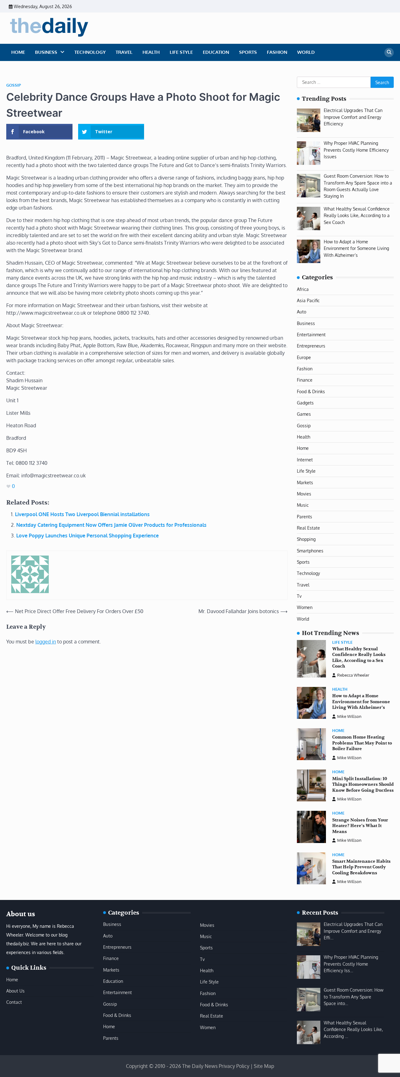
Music (303, 505)
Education (216, 52)
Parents (304, 516)
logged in (45, 641)
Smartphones (310, 550)
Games (304, 414)
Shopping (306, 539)
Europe (304, 357)
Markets (305, 482)
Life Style (181, 52)
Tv (299, 596)
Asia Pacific (308, 300)
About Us (15, 990)
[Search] (389, 52)
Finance (304, 380)
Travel (124, 52)
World (306, 52)
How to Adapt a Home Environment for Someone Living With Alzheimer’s (361, 701)
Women (304, 607)
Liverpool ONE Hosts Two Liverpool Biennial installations (82, 514)
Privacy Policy (234, 1066)
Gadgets (305, 402)
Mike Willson (349, 716)
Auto (301, 311)
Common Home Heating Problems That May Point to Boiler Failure (362, 742)
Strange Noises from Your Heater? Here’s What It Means (360, 825)
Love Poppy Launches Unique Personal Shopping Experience (87, 535)
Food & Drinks (311, 391)
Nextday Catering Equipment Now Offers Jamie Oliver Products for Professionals (111, 525)
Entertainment (311, 334)
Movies (304, 493)
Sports (248, 52)
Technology (90, 52)
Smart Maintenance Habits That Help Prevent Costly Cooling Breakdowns (361, 867)
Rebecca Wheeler (353, 675)
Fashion (277, 52)
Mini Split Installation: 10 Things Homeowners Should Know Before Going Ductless (363, 784)
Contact (14, 1002)
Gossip (13, 85)
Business (46, 52)
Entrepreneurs (311, 345)
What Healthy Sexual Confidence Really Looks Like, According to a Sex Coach (359, 657)
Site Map (264, 1066)
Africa (303, 289)
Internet (305, 459)
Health (151, 52)
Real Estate (308, 528)
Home (18, 52)
